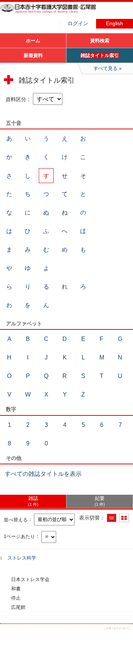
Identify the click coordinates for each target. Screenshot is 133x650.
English (114, 23)
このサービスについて (116, 628)
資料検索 (99, 40)
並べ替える (16, 519)
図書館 (55, 13)
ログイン (78, 23)
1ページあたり (19, 536)
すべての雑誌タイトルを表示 (43, 474)
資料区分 (16, 99)
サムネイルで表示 (124, 518)
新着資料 (33, 55)
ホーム (33, 40)
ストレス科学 (21, 558)
